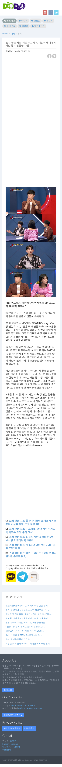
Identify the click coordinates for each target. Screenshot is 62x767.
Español (14, 743)
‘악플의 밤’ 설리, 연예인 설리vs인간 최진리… (26, 626)
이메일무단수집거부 (13, 715)
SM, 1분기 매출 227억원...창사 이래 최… (24, 635)
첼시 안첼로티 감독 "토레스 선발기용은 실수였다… (29, 614)
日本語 (13, 740)
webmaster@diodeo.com (23, 705)
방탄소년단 (39, 26)
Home (5, 33)
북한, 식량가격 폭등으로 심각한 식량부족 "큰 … (27, 609)
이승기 (24, 20)
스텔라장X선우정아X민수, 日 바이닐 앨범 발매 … (28, 605)
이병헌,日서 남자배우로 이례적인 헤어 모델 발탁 (28, 643)
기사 (13, 33)
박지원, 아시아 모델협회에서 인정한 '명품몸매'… (28, 618)
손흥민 (36, 20)
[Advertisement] (31, 91)
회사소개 (8, 689)
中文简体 (6, 746)
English (5, 743)
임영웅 (24, 26)
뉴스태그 (10, 20)
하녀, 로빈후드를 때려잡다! (18, 639)
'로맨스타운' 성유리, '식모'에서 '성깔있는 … (25, 630)
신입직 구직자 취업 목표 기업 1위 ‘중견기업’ (25, 622)
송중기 (49, 20)
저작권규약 (29, 728)
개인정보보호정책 (12, 728)
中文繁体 (16, 746)
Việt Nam (6, 749)
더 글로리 (10, 26)
